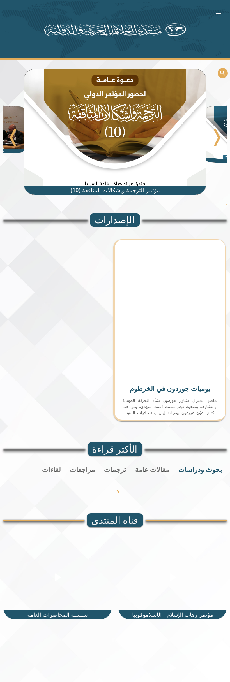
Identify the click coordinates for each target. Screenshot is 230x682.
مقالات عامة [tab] (152, 470)
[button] (219, 13)
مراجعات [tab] (82, 470)
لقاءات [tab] (51, 470)
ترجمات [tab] (115, 470)
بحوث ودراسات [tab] (200, 470)
